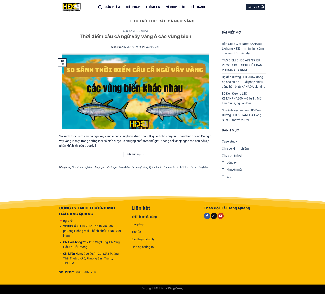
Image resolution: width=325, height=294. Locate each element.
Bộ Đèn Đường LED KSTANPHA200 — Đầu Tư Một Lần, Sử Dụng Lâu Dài (242, 98)
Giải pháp (133, 7)
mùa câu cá (172, 167)
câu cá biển (124, 167)
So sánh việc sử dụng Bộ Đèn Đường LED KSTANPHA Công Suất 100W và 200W (241, 115)
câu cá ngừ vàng (139, 167)
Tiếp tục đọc (135, 154)
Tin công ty (229, 162)
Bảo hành (198, 7)
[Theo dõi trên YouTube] (221, 216)
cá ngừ (113, 167)
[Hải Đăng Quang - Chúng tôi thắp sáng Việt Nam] (76, 7)
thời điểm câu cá (188, 167)
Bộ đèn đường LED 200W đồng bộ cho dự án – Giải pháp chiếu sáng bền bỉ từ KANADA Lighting (243, 81)
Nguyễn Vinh (153, 47)
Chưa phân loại (232, 155)
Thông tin (153, 7)
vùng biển (203, 167)
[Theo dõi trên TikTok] (214, 216)
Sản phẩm (112, 7)
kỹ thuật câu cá (157, 167)
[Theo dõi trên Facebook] (207, 216)
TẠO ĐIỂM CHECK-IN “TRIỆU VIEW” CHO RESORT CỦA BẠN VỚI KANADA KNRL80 (242, 65)
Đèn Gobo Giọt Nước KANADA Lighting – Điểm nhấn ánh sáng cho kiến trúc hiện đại (243, 48)
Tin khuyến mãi (232, 169)
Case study (229, 141)
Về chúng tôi (175, 7)
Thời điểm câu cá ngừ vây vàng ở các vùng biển (135, 36)
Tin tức (226, 176)
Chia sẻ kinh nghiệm (135, 31)
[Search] (100, 7)
